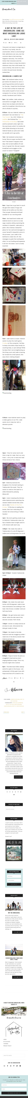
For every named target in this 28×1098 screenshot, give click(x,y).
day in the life (10, 704)
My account (7, 1041)
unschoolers (18, 704)
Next (22, 712)
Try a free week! (22, 1)
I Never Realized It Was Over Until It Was (14, 958)
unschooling (7, 706)
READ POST (17, 932)
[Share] (21, 43)
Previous (6, 712)
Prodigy (5, 343)
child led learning (18, 702)
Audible (5, 119)
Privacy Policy (7, 1045)
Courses (6, 1043)
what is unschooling (18, 706)
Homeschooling (15, 699)
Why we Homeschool (14, 913)
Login (5, 1039)
